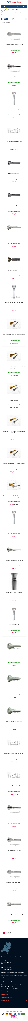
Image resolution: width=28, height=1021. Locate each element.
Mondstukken (16, 12)
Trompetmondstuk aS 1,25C (14, 527)
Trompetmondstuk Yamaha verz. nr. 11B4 (14, 302)
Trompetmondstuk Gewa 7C (14, 173)
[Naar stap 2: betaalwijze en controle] (10, 933)
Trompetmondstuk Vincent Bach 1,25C (14, 818)
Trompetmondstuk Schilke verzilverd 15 (14, 237)
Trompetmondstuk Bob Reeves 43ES (14, 721)
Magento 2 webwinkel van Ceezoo (22, 1018)
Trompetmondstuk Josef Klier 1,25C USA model (14, 753)
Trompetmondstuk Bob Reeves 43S (14, 656)
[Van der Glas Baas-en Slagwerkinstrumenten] (14, 2)
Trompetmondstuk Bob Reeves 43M (14, 689)
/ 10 (16, 9)
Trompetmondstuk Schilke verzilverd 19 (14, 914)
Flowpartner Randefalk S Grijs (13, 270)
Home (2, 12)
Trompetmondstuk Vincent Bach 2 (14, 76)
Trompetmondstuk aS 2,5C (14, 109)
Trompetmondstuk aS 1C (14, 624)
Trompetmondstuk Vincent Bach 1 (14, 850)
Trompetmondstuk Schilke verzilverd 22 (14, 560)
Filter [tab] (5, 19)
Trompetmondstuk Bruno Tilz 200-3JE (14, 592)
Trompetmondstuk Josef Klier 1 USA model (14, 785)
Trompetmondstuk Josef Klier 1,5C (14, 141)
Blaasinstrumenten (8, 12)
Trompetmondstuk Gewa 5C (14, 205)
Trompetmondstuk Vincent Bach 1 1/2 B (14, 44)
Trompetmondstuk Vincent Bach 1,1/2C (14, 882)
